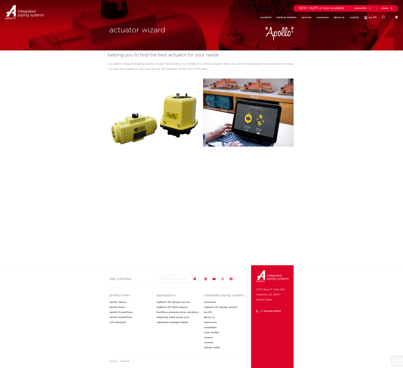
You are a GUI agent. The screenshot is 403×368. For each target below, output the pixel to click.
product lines (119, 295)
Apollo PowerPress (121, 312)
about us (209, 317)
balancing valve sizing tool (173, 317)
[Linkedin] (205, 279)
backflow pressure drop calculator (178, 312)
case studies (211, 332)
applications (166, 295)
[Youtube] (214, 279)
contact (354, 17)
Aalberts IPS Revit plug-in (172, 307)
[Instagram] (222, 279)
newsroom (210, 322)
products (266, 17)
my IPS (208, 312)
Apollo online (212, 347)
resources (210, 302)
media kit (124, 361)
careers (208, 337)
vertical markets (286, 17)
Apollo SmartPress (120, 317)
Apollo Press (117, 307)
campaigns (210, 327)
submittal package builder (172, 322)
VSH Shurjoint (117, 322)
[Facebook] (231, 279)
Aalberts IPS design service (173, 302)
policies (113, 361)
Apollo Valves (117, 302)
